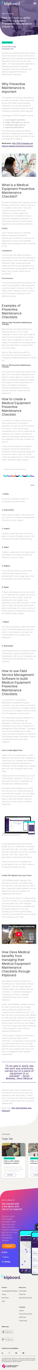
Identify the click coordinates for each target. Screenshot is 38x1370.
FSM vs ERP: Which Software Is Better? (11, 1162)
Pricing (4, 1294)
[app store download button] (10, 1331)
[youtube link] (25, 1353)
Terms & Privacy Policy (25, 1314)
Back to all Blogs (9, 13)
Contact (21, 1310)
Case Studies (23, 1291)
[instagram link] (18, 1353)
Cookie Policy (23, 1320)
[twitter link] (11, 1353)
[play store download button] (10, 1339)
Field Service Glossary (25, 1297)
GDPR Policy (22, 1317)
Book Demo (8, 1246)
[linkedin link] (4, 1353)
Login (3, 1301)
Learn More (10, 1175)
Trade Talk (22, 1294)
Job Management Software (10, 1291)
